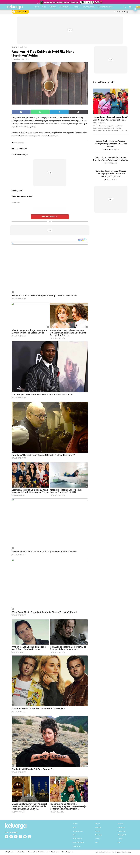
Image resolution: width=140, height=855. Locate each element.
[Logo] (14, 6)
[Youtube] (124, 12)
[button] (124, 7)
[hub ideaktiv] (130, 6)
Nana (95, 122)
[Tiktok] (122, 12)
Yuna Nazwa (106, 149)
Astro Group (128, 852)
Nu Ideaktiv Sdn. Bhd (111, 852)
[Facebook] (114, 12)
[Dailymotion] (127, 12)
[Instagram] (117, 12)
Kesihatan (23, 47)
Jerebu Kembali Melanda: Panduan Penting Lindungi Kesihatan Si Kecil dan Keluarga (110, 143)
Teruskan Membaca (50, 217)
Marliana (17, 59)
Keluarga (15, 47)
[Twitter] (119, 12)
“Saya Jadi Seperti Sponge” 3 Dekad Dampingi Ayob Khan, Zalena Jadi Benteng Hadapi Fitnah (110, 173)
